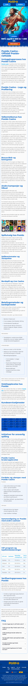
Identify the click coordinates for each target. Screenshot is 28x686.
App (8, 667)
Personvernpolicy (15, 668)
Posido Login (5, 64)
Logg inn (13, 667)
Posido (4, 667)
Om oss (18, 667)
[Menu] (26, 2)
